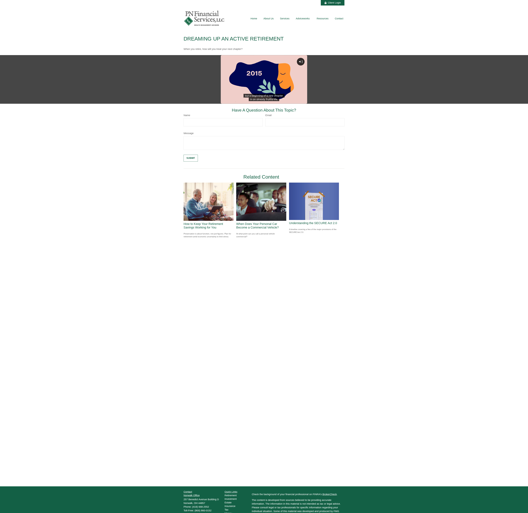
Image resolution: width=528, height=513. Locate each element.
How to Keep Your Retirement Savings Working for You (203, 225)
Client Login (334, 2)
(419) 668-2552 (200, 506)
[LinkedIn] (307, 2)
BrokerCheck (329, 494)
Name (187, 115)
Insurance (230, 506)
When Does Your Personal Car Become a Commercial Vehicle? (257, 225)
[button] (253, 18)
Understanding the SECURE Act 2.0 (313, 223)
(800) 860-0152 (203, 510)
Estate (228, 502)
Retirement (231, 495)
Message (189, 133)
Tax (226, 509)
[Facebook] (315, 2)
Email (268, 115)
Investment (231, 499)
